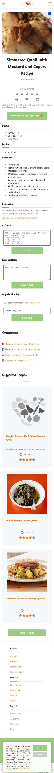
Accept (40, 748)
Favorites (14, 661)
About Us (14, 718)
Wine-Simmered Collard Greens (21, 520)
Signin (13, 700)
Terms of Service (22, 768)
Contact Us (15, 713)
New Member (16, 685)
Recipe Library (33, 302)
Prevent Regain (17, 672)
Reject (40, 755)
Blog (12, 729)
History (13, 695)
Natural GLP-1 (16, 666)
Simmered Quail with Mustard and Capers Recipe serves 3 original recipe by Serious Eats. (27, 106)
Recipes (13, 656)
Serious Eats (28, 79)
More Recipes (27, 633)
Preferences (15, 690)
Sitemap (14, 724)
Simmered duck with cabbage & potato (25, 598)
